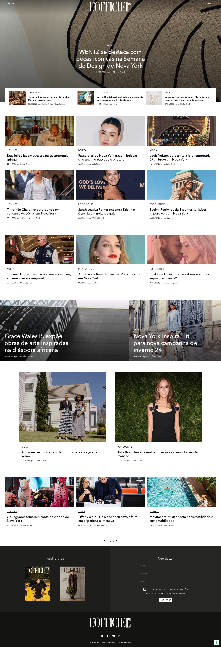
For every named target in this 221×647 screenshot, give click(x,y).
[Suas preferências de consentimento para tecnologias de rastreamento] (216, 642)
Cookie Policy (124, 642)
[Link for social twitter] (102, 636)
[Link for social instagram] (113, 636)
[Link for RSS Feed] (119, 636)
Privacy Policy (179, 593)
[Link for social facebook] (107, 636)
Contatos (94, 642)
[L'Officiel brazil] (110, 7)
